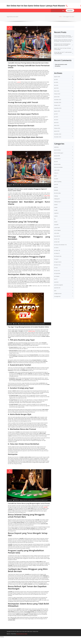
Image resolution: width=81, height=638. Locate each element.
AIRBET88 (56, 147)
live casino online (41, 184)
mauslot (56, 204)
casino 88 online (25, 500)
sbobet (55, 221)
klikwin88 (56, 190)
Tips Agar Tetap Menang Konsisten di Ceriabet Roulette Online (28, 327)
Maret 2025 (56, 125)
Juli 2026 (56, 79)
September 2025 (57, 108)
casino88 (19, 82)
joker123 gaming (57, 181)
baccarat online (57, 164)
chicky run (56, 173)
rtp (55, 218)
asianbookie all (57, 158)
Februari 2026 (57, 93)
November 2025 (57, 102)
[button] (63, 10)
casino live (27, 59)
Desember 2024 (57, 134)
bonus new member (58, 167)
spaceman (56, 282)
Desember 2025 (57, 99)
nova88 (55, 210)
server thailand (57, 230)
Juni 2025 (56, 116)
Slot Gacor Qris (57, 264)
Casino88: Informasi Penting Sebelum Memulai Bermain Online (28, 63)
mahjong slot (57, 198)
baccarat (56, 161)
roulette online (37, 323)
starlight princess (57, 293)
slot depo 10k (57, 250)
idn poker (56, 178)
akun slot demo (57, 150)
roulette (15, 323)
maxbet (55, 207)
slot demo (56, 247)
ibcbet (55, 175)
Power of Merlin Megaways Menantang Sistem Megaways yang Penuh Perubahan (63, 36)
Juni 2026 (56, 82)
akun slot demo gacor (58, 152)
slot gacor (56, 259)
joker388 (56, 184)
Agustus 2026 (57, 76)
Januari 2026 (56, 96)
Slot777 (55, 279)
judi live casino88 (40, 500)
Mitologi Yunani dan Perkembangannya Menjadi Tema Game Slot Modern (62, 44)
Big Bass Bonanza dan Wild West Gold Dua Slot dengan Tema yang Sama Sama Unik (63, 40)
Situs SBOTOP (57, 236)
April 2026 (56, 88)
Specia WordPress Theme (21, 633)
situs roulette (42, 323)
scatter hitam (57, 227)
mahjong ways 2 (57, 201)
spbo (55, 290)
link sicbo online (57, 193)
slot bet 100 (56, 239)
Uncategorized (16, 500)
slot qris (56, 267)
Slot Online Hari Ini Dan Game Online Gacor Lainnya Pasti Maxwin (36, 6)
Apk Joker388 (57, 155)
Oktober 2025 (57, 105)
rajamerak (56, 213)
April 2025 (56, 122)
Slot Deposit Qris (57, 256)
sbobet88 (56, 224)
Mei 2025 (56, 119)
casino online (16, 59)
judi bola (56, 187)
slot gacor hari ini (57, 262)
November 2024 (57, 136)
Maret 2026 (56, 91)
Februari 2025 (57, 128)
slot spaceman (57, 273)
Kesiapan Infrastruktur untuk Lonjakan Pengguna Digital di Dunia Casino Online (27, 189)
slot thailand (56, 276)
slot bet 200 (56, 241)
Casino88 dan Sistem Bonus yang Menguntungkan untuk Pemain (29, 503)
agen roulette (21, 323)
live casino (36, 59)
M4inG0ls (10, 59)
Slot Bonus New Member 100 (60, 244)
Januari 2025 (56, 131)
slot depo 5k (56, 253)
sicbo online (56, 233)
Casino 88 (23, 59)
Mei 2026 (56, 85)
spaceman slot (57, 287)
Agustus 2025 (57, 111)
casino (22, 184)
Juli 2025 (56, 113)
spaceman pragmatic (58, 284)
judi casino (31, 59)
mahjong (56, 196)
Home (60, 16)
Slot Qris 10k (57, 270)
